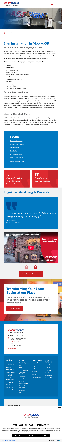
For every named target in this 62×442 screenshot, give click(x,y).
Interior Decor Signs (23, 366)
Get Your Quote (15, 308)
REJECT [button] (43, 436)
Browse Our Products (22, 387)
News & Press (36, 363)
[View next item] (35, 267)
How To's (35, 371)
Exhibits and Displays (22, 377)
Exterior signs (10, 84)
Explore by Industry (22, 391)
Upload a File (48, 378)
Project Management (10, 378)
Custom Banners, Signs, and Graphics (24, 372)
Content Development (10, 368)
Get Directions (15, 341)
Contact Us (48, 375)
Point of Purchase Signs (23, 382)
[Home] (11, 4)
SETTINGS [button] (18, 436)
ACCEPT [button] (31, 436)
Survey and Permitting (9, 388)
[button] (59, 409)
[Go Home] (4, 33)
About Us (47, 365)
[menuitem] (31, 141)
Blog (33, 366)
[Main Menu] (56, 4)
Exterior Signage (24, 363)
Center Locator (12, 348)
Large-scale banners (12, 70)
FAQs (33, 368)
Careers (47, 367)
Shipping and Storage (10, 383)
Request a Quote (37, 377)
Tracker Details (11, 440)
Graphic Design (11, 372)
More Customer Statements (31, 274)
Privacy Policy (5, 440)
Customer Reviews (48, 371)
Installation (9, 375)
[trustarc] (57, 440)
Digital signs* (10, 67)
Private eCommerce (10, 364)
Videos (34, 374)
